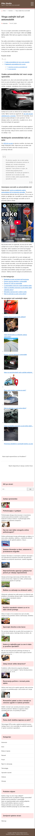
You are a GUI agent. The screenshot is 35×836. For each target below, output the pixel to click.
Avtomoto (5, 23)
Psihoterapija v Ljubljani (12, 511)
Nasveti (3, 755)
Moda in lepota (5, 751)
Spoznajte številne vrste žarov (14, 627)
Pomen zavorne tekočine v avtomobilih (15, 281)
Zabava (3, 777)
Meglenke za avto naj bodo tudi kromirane (16, 279)
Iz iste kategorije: (12, 69)
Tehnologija (4, 768)
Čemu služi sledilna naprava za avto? (17, 720)
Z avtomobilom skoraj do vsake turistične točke (18, 285)
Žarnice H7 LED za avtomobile (13, 283)
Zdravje (3, 781)
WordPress (13, 834)
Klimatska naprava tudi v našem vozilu (15, 291)
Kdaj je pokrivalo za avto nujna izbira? (15, 294)
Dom (2, 746)
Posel (3, 759)
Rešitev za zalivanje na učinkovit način (17, 590)
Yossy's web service (25, 834)
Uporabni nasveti (6, 772)
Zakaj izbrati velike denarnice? (14, 664)
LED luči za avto (8, 143)
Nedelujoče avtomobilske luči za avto (15, 64)
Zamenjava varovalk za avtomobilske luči (17, 67)
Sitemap (3, 821)
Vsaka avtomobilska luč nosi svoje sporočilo (17, 62)
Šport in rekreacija (6, 764)
